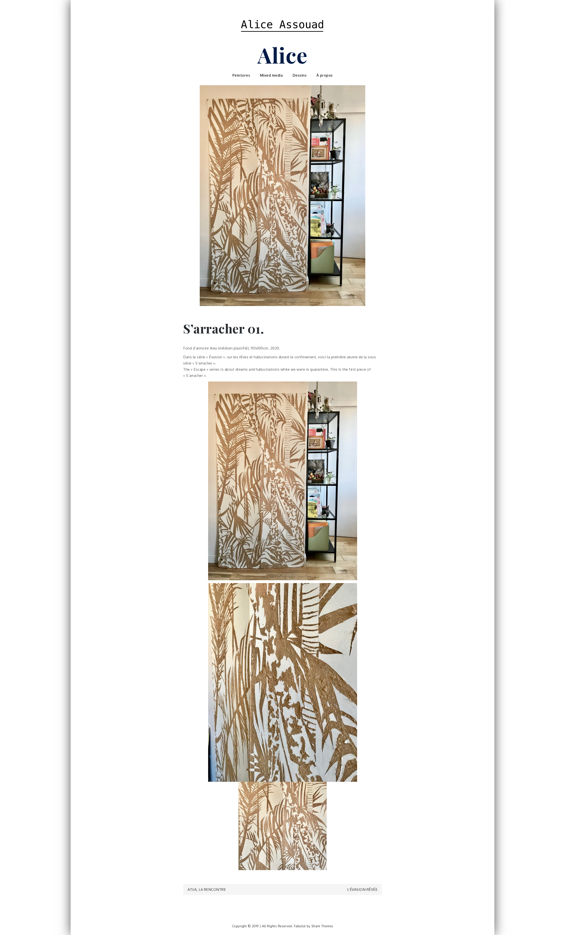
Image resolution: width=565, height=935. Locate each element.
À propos (324, 75)
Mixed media (271, 75)
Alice (282, 55)
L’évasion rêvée (362, 889)
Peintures (241, 75)
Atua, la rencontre (207, 889)
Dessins (300, 75)
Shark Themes (322, 926)
